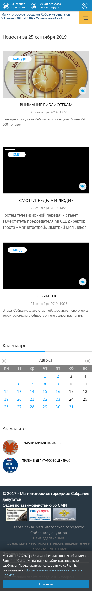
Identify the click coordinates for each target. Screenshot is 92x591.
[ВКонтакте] (83, 91)
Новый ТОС (46, 295)
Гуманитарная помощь (41, 443)
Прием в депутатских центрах (46, 460)
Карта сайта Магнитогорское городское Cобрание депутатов (48, 529)
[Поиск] (84, 6)
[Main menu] (85, 17)
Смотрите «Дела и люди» (46, 200)
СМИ (16, 154)
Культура (20, 58)
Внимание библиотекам (46, 104)
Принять (46, 584)
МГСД (17, 250)
